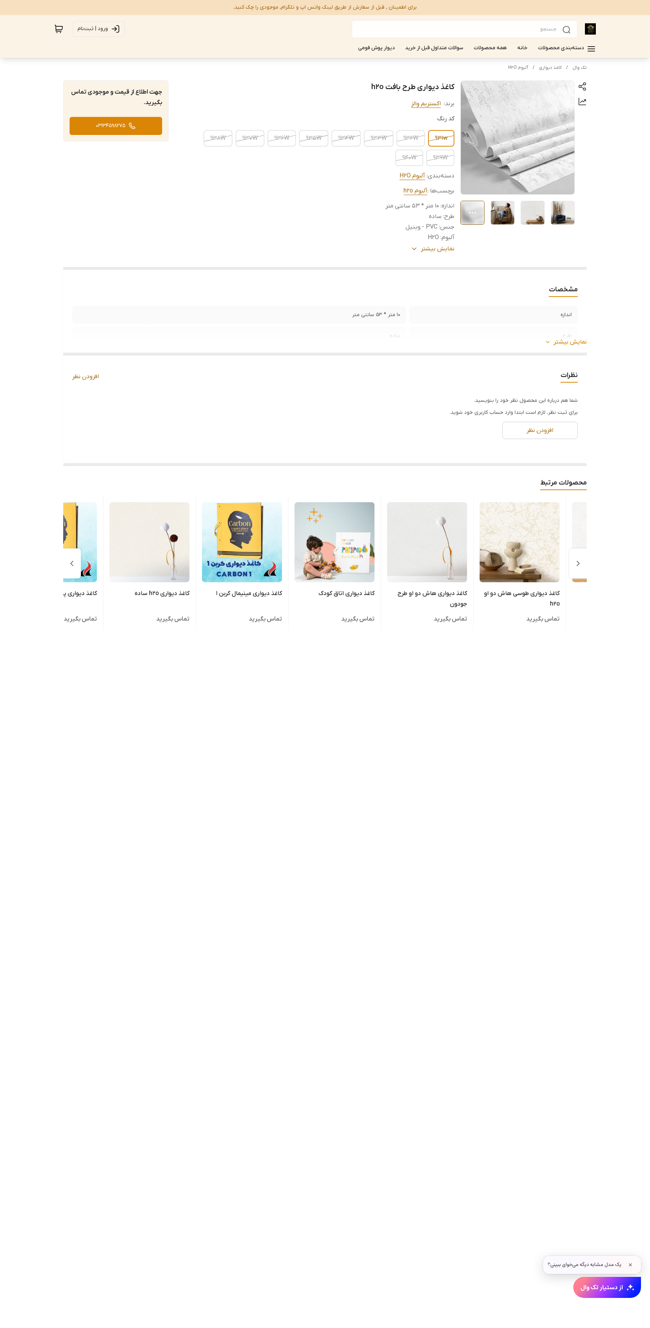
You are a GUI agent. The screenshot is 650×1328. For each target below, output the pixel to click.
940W (409, 158)
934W (346, 138)
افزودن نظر (85, 376)
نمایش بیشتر (570, 342)
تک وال (580, 68)
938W (218, 138)
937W (250, 138)
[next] (72, 563)
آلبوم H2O (518, 68)
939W (440, 158)
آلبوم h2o (415, 191)
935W (314, 138)
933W (379, 138)
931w (441, 138)
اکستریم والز (426, 104)
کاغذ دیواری (550, 68)
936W (281, 138)
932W (410, 138)
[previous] (578, 563)
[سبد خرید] (58, 28)
